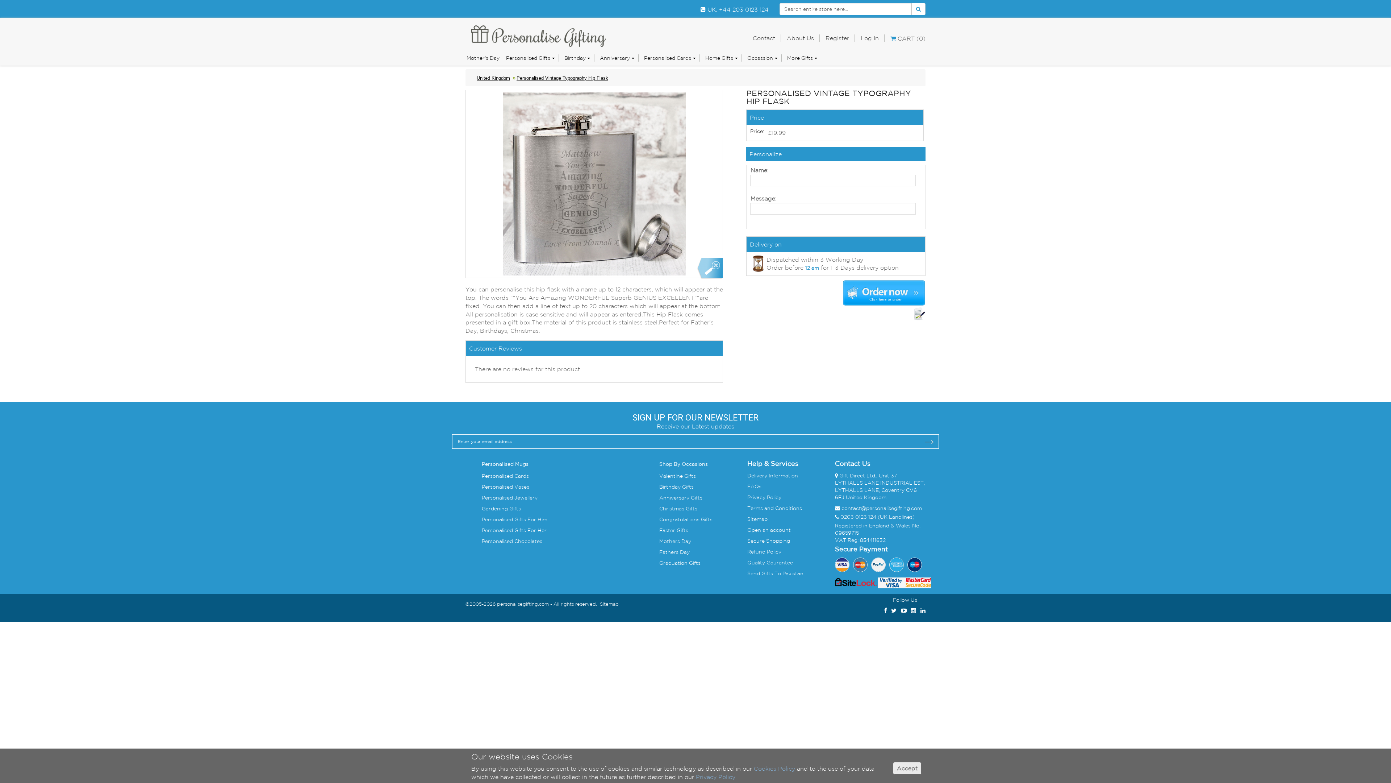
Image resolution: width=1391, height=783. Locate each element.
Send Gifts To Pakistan (775, 573)
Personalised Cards (667, 58)
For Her (536, 530)
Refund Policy (764, 552)
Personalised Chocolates (512, 541)
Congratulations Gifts (686, 519)
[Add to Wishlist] (919, 314)
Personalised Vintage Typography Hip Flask (562, 78)
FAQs (754, 486)
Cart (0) (911, 38)
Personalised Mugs (505, 464)
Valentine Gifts (677, 476)
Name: (760, 170)
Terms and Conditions (774, 508)
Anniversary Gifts (680, 498)
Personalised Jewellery (510, 498)
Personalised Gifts (528, 58)
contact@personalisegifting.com (881, 508)
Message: (764, 198)
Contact (764, 38)
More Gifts (800, 58)
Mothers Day (675, 541)
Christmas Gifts (678, 508)
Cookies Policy (774, 768)
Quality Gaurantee (770, 563)
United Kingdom (493, 78)
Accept (907, 768)
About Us (800, 38)
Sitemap (757, 519)
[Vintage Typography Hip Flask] (710, 268)
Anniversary (615, 58)
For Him (536, 519)
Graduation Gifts (680, 563)
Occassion (760, 58)
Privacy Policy (764, 497)
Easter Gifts (673, 530)
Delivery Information (772, 475)
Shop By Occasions (683, 464)
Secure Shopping (768, 541)
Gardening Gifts (501, 508)
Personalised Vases (505, 487)
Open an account (769, 530)
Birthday (575, 58)
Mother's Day (483, 58)
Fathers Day (674, 552)
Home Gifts (719, 58)
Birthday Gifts (676, 487)
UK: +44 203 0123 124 (737, 9)
